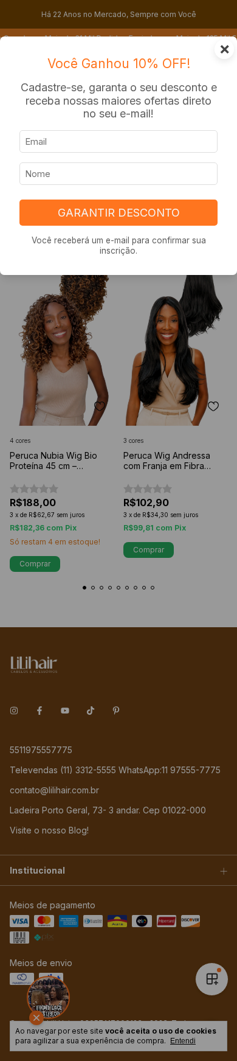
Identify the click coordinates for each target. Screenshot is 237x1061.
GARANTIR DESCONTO (119, 212)
